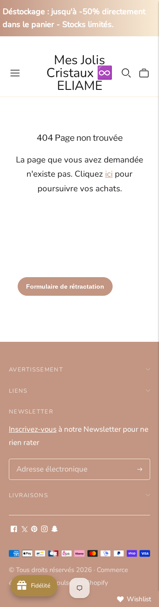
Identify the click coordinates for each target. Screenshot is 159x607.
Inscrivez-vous (33, 429)
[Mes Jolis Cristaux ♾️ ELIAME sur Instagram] (44, 530)
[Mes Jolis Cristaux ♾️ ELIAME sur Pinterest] (34, 530)
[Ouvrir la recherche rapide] (126, 73)
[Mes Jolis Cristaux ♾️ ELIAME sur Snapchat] (54, 530)
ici (109, 174)
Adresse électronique (49, 460)
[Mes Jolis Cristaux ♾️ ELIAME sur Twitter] (24, 530)
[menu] (15, 73)
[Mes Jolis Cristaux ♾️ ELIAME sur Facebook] (14, 530)
